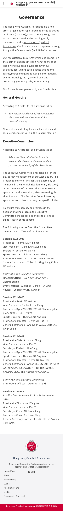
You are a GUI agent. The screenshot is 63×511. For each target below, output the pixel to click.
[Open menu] (3, 3)
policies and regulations (37, 215)
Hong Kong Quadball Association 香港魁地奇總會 (35, 3)
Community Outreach (14, 496)
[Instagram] (32, 472)
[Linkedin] (34, 472)
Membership (10, 479)
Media (7, 491)
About (7, 475)
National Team (11, 487)
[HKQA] (31, 446)
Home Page (9, 471)
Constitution (49, 89)
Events (7, 483)
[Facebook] (29, 472)
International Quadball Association (31, 466)
